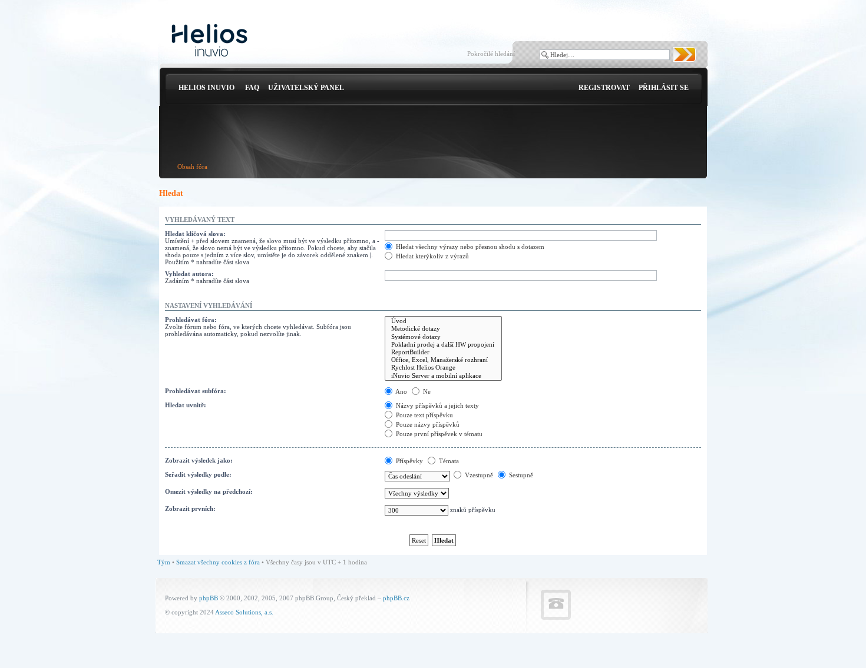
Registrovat (604, 88)
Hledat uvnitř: (185, 404)
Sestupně (520, 474)
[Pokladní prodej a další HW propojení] (443, 344)
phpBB (208, 597)
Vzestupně (478, 474)
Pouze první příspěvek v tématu (438, 433)
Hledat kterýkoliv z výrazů (431, 256)
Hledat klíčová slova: (195, 233)
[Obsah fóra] (209, 41)
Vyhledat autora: (189, 273)
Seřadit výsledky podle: (198, 474)
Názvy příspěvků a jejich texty (436, 405)
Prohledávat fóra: (191, 319)
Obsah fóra (192, 166)
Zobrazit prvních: (190, 508)
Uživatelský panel (306, 88)
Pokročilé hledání (491, 53)
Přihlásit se (664, 88)
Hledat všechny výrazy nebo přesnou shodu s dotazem (469, 246)
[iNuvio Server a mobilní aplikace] (443, 376)
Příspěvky (408, 460)
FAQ (252, 88)
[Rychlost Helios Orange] (443, 367)
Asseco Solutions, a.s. (244, 612)
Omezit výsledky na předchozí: (209, 491)
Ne (426, 391)
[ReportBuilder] (443, 352)
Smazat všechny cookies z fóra (218, 562)
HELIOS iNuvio (206, 88)
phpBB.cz (396, 597)
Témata (448, 460)
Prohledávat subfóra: (195, 390)
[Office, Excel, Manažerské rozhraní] (443, 360)
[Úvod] (443, 321)
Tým (163, 562)
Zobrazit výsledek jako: (199, 460)
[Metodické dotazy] (443, 329)
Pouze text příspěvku (423, 414)
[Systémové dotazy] (443, 337)
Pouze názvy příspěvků (427, 424)
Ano (400, 391)
